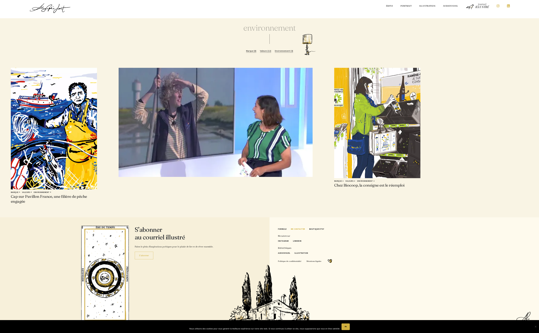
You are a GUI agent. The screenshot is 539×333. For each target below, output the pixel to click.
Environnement (42, 192)
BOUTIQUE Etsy (316, 229)
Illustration (427, 6)
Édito (389, 6)
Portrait (406, 6)
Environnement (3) (284, 51)
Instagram (283, 241)
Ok (346, 326)
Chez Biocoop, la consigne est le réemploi (369, 185)
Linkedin (297, 241)
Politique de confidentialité (289, 261)
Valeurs (26, 192)
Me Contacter (298, 229)
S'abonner (144, 255)
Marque (15, 192)
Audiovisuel (450, 6)
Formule (282, 229)
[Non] (535, 326)
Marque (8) (251, 51)
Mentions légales (313, 261)
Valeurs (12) (265, 51)
